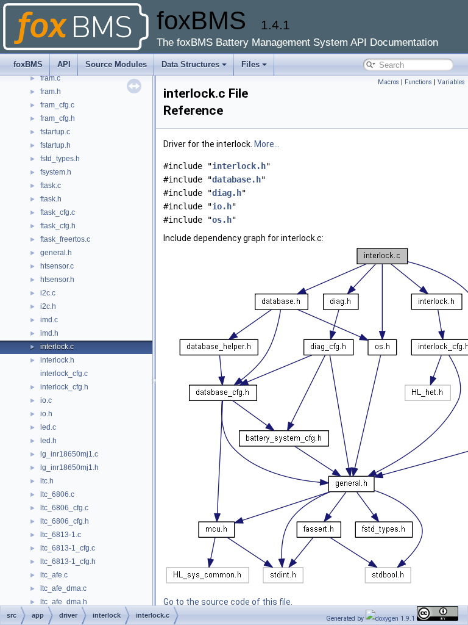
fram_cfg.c (57, 105)
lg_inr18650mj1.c (69, 454)
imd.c (49, 320)
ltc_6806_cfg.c (64, 508)
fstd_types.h (60, 158)
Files (250, 64)
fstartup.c (55, 132)
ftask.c (50, 185)
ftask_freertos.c (65, 239)
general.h (56, 252)
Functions (418, 82)
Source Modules (116, 64)
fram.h (50, 91)
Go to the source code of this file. (227, 602)
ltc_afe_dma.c (63, 588)
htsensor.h (57, 279)
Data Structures (190, 64)
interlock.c (57, 346)
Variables (451, 82)
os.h (222, 220)
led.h (48, 440)
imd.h (49, 333)
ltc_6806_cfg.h (64, 521)
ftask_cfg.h (58, 226)
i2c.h (48, 306)
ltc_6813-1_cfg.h (68, 561)
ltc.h (47, 481)
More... (267, 144)
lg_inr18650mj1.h (69, 467)
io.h (46, 414)
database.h (236, 179)
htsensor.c (57, 266)
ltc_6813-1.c (60, 534)
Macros (388, 82)
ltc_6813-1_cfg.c (67, 548)
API (64, 64)
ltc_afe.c (54, 575)
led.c (48, 427)
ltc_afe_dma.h (63, 602)
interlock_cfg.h (64, 387)
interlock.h (57, 360)
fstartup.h (55, 145)
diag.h (226, 193)
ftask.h (51, 199)
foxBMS (28, 64)
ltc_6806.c (57, 494)
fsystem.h (55, 172)
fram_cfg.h (57, 118)
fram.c (50, 78)
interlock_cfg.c (64, 373)
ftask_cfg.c (57, 212)
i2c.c (47, 293)
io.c (46, 400)
